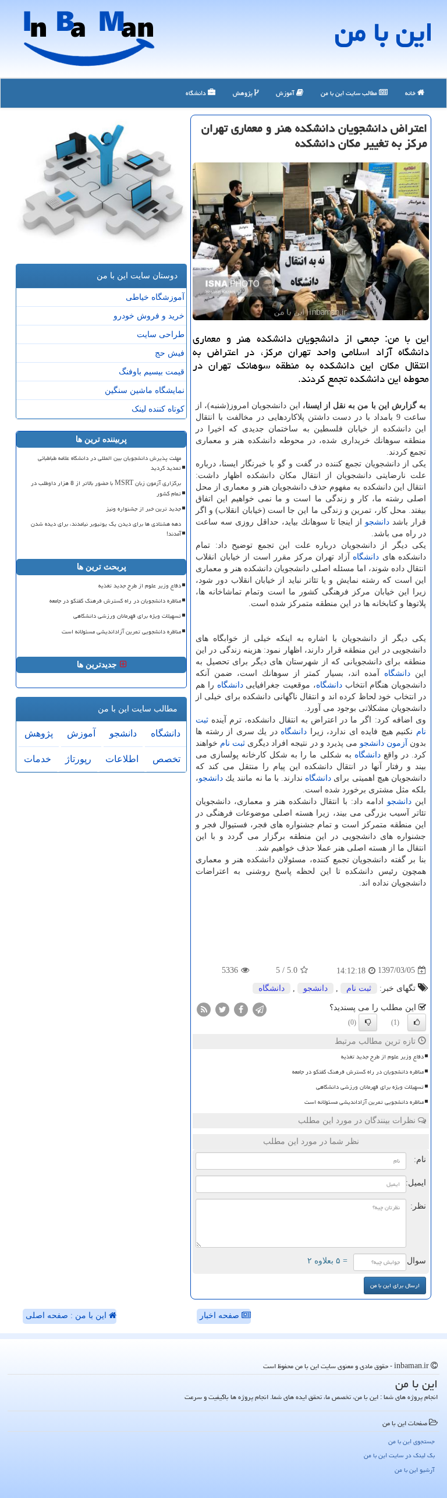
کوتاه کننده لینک (158, 409)
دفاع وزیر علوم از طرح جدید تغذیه (382, 1057)
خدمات (37, 759)
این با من (384, 32)
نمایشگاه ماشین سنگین (145, 390)
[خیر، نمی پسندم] (368, 1022)
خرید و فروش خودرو (149, 315)
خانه (411, 93)
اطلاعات (122, 759)
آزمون (396, 743)
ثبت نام (232, 743)
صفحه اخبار (221, 1315)
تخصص (166, 759)
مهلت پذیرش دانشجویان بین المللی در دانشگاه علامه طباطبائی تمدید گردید (109, 463)
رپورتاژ (78, 759)
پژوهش (243, 93)
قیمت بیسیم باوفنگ (152, 371)
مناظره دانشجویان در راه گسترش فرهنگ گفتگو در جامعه (358, 1072)
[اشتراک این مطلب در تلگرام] (259, 1008)
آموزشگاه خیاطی (155, 297)
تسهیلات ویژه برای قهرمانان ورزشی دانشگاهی (370, 1087)
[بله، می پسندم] (416, 1022)
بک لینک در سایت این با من (399, 1455)
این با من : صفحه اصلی (67, 1315)
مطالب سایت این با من (350, 93)
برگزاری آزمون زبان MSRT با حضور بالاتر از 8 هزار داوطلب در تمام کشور (106, 488)
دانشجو (377, 522)
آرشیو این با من (415, 1470)
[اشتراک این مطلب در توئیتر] (222, 1008)
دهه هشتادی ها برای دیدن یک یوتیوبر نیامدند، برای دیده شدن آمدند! (106, 529)
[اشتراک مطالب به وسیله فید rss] (204, 1008)
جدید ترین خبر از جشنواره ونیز (143, 509)
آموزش (286, 93)
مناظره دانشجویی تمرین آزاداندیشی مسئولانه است (364, 1102)
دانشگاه (197, 93)
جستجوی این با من (411, 1441)
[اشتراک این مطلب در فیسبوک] (241, 1008)
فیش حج (170, 353)
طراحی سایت (161, 334)
